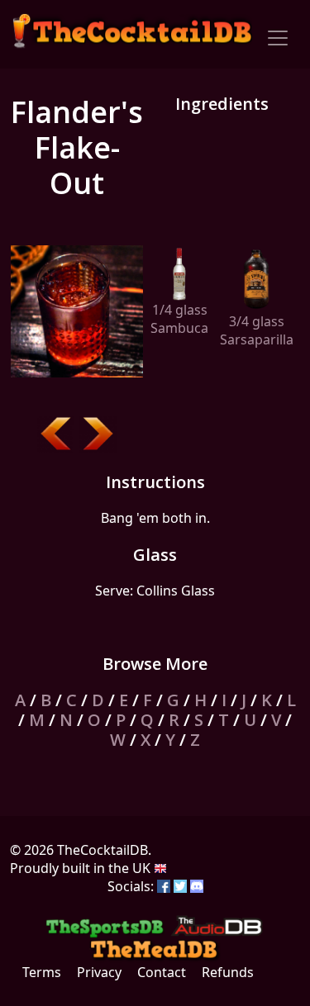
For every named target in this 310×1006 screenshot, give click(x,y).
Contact (161, 972)
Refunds (228, 972)
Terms (41, 972)
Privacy (99, 972)
